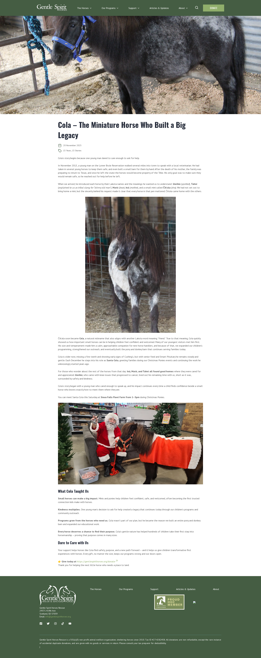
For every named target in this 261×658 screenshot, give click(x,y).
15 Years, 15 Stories (72, 150)
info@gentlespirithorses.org (58, 616)
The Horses (83, 8)
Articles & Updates (159, 8)
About (182, 8)
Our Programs (109, 8)
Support (133, 8)
